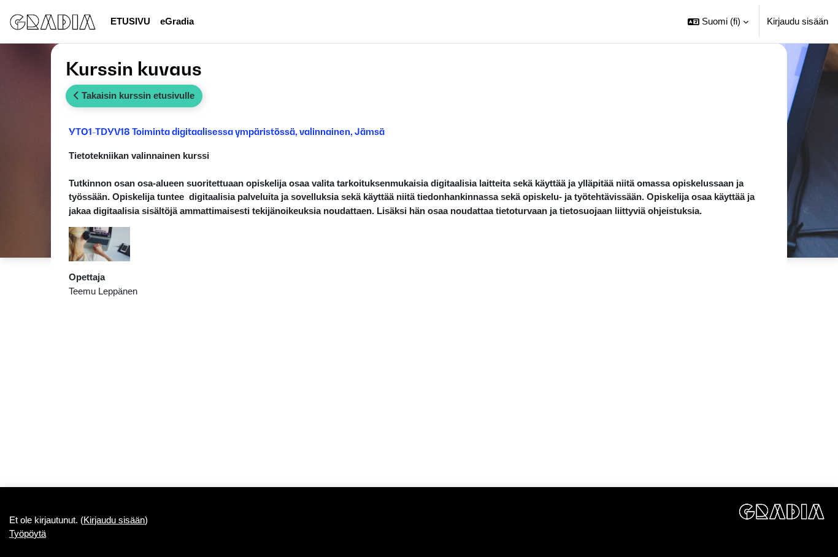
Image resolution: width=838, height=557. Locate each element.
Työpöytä (27, 533)
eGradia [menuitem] (177, 21)
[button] (718, 21)
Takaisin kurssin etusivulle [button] (136, 95)
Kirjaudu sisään (797, 21)
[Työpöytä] (53, 21)
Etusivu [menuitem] (130, 21)
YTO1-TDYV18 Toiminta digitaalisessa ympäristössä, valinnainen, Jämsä (227, 131)
